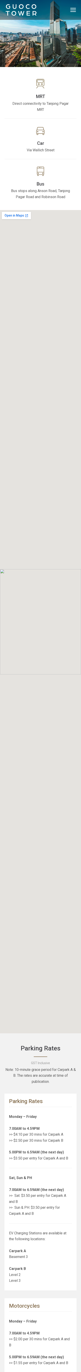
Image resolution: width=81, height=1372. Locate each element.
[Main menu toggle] (73, 10)
